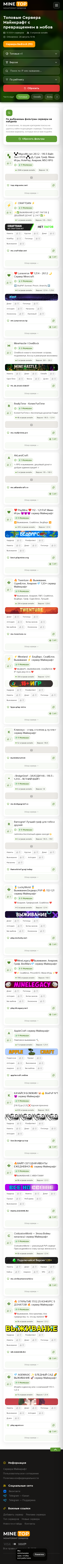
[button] (31, 185)
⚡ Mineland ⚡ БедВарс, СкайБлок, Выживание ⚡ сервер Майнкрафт (34, 658)
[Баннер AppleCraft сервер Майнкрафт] (31, 1051)
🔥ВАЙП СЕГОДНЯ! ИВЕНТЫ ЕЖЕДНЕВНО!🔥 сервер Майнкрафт (35, 1165)
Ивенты (10, 233)
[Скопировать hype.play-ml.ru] (53, 707)
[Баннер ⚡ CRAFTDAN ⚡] (31, 227)
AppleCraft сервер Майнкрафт (31, 1030)
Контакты (30, 1523)
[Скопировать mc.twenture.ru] (53, 634)
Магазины (30, 309)
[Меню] (56, 5)
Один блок (11, 379)
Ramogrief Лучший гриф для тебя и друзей (34, 823)
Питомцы (29, 238)
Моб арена (28, 1199)
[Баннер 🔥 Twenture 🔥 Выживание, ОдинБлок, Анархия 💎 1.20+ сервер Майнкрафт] (31, 610)
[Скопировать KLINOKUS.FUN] (53, 757)
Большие (51, 97)
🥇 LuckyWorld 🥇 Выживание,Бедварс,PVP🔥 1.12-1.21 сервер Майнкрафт (34, 890)
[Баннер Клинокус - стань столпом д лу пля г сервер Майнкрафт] (31, 749)
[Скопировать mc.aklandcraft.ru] (53, 487)
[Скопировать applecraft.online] (53, 1075)
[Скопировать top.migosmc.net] (53, 185)
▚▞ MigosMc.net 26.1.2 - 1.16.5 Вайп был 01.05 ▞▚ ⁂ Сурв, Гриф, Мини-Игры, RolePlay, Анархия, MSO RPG (34, 157)
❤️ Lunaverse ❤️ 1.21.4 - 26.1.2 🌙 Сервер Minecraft (33, 275)
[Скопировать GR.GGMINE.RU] (53, 1352)
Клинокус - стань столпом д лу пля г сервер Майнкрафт (35, 731)
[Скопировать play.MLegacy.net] (53, 1008)
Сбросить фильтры (33, 139)
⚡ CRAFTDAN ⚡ (24, 203)
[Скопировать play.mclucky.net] (53, 938)
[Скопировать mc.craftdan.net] (53, 250)
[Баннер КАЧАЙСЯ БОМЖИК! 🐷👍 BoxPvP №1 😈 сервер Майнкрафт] (31, 1117)
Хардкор (10, 540)
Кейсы (9, 1272)
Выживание (12, 244)
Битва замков (31, 622)
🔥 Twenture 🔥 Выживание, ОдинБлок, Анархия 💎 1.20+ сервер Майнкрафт (35, 583)
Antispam (11, 309)
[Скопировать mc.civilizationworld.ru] (53, 1278)
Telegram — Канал (19, 1495)
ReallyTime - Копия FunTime (29, 403)
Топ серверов (11, 1519)
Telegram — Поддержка (22, 1500)
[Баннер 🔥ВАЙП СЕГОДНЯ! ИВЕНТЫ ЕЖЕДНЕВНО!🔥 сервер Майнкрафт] (31, 1187)
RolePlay (10, 238)
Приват (30, 1058)
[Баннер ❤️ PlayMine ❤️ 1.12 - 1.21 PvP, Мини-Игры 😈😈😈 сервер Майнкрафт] (31, 534)
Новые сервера (31, 1519)
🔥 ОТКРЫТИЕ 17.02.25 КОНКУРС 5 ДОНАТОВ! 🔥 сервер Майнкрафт (34, 1303)
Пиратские (11, 1058)
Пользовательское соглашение (21, 1473)
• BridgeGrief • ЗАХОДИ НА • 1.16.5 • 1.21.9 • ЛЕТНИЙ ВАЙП (34, 777)
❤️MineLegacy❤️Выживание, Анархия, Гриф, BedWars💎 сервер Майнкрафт (36, 962)
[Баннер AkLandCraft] (31, 479)
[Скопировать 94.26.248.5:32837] (53, 385)
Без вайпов (11, 627)
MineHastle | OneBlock (26, 343)
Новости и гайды (12, 1523)
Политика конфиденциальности (21, 1478)
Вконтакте (14, 1491)
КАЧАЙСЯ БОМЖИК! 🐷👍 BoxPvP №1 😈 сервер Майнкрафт (36, 1095)
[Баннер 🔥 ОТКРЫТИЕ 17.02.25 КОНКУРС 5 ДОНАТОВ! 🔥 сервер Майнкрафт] (31, 1328)
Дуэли (45, 379)
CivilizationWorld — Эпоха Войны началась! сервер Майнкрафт (32, 1235)
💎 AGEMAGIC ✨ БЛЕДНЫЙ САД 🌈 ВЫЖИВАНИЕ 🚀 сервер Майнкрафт (35, 1376)
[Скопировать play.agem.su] (53, 1425)
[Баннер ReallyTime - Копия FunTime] (31, 424)
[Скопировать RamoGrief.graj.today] (53, 869)
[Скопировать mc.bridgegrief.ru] (53, 804)
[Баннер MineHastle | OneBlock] (31, 367)
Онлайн (37, 97)
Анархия (10, 1068)
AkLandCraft (21, 455)
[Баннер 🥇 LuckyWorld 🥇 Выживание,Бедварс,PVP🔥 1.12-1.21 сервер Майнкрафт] (31, 914)
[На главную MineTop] (15, 5)
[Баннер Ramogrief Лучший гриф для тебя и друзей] (31, 846)
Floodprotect (30, 540)
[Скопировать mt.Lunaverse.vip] (53, 320)
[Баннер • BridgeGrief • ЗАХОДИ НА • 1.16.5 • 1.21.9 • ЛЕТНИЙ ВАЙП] (31, 795)
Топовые (22, 97)
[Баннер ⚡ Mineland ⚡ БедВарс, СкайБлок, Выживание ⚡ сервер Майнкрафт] (31, 683)
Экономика (11, 314)
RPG (43, 1272)
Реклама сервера (36, 1514)
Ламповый (32, 314)
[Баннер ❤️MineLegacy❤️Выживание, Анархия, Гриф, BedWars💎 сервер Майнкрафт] (31, 984)
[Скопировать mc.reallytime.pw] (53, 432)
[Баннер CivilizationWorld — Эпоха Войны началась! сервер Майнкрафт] (31, 1260)
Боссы (29, 379)
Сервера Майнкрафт (15, 1469)
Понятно (39, 1554)
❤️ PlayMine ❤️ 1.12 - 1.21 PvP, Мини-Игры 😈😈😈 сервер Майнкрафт (34, 512)
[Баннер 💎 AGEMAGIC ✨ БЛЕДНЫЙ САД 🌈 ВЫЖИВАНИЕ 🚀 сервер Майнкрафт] (31, 1401)
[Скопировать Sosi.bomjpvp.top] (53, 1140)
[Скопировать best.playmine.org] (53, 557)
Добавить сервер (13, 1514)
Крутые (27, 233)
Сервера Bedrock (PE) (19, 44)
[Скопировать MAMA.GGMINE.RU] (53, 1210)
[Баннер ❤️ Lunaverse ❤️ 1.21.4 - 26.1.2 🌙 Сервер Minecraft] (31, 297)
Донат (44, 233)
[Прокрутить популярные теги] (57, 97)
